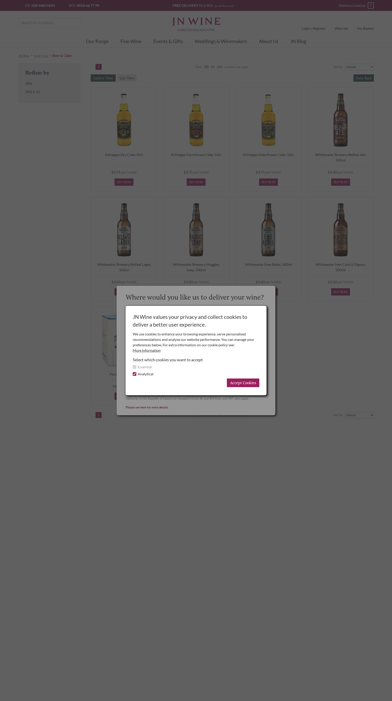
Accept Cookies (243, 382)
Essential (145, 367)
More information (147, 350)
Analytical (145, 374)
